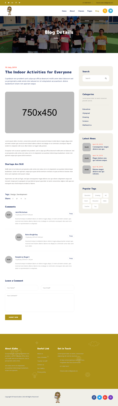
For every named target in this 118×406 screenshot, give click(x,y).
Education (86, 109)
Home (64, 11)
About (72, 11)
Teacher (86, 206)
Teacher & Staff (42, 361)
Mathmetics (87, 125)
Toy (95, 206)
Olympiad (86, 113)
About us (40, 353)
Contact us (40, 365)
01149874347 (87, 3)
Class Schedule (42, 357)
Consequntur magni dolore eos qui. (101, 148)
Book (86, 201)
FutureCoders (17, 397)
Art (106, 195)
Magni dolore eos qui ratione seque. (100, 159)
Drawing (86, 117)
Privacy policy (41, 372)
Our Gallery (41, 368)
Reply (71, 213)
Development (22, 194)
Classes (81, 11)
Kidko (104, 201)
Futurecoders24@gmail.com (104, 3)
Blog (97, 11)
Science (85, 121)
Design (13, 194)
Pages (89, 11)
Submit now (13, 317)
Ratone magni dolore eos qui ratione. (98, 171)
